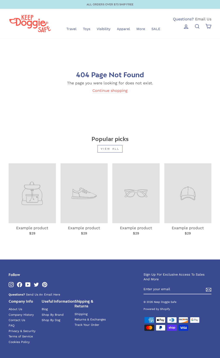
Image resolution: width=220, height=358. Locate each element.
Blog (45, 309)
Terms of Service (21, 336)
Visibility (103, 29)
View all (110, 148)
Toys (86, 29)
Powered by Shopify (157, 309)
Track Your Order (87, 324)
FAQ (11, 325)
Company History (21, 314)
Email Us (203, 19)
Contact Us (17, 320)
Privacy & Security (22, 331)
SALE (155, 29)
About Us (15, 309)
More (140, 29)
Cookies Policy (19, 342)
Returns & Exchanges (90, 319)
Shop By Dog (51, 320)
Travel (71, 29)
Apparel (123, 29)
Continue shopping (110, 90)
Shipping (81, 314)
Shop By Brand (53, 314)
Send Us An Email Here (43, 294)
